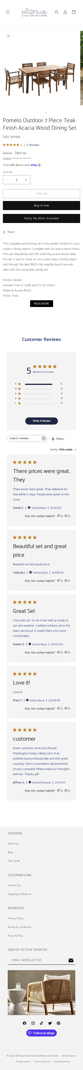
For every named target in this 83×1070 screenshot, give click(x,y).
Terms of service (42, 1061)
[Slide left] (37, 112)
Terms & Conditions (19, 927)
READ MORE (41, 303)
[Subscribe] (71, 960)
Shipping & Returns (19, 894)
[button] (7, 12)
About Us (13, 844)
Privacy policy (23, 1061)
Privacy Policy (16, 918)
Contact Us (14, 885)
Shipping (7, 158)
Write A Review (41, 421)
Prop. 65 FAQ (15, 936)
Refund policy (69, 1056)
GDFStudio (20, 1056)
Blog (10, 852)
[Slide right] (46, 112)
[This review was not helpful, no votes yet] (65, 516)
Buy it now (41, 205)
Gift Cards (14, 861)
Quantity (8, 172)
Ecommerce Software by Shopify (42, 1056)
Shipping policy (62, 1061)
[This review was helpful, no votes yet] (58, 516)
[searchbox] (23, 438)
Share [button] (10, 232)
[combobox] (63, 450)
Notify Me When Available (41, 218)
